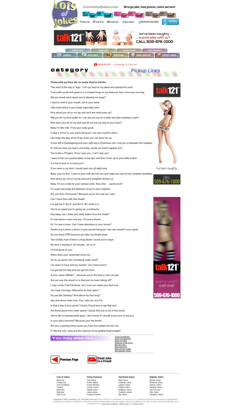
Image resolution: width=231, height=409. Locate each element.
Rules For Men (121, 341)
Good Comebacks (122, 337)
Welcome (60, 392)
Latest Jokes (92, 392)
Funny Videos (92, 382)
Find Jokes (91, 380)
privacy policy (138, 404)
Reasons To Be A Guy (124, 343)
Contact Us (61, 382)
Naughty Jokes (156, 387)
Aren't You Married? (123, 339)
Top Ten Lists (155, 390)
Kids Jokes (154, 392)
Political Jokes (124, 387)
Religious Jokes (125, 390)
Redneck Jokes (156, 382)
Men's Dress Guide (123, 349)
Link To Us (61, 394)
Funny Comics (93, 387)
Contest (60, 387)
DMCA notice (124, 404)
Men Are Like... (121, 345)
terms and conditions (110, 404)
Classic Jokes (155, 385)
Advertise (60, 390)
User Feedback (63, 385)
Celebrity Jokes (125, 382)
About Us (60, 380)
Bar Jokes (123, 394)
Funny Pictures (93, 385)
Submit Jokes (92, 390)
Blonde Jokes (155, 380)
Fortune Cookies (94, 394)
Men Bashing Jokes (123, 351)
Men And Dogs (121, 347)
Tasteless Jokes (125, 392)
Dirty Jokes (123, 380)
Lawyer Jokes (124, 385)
